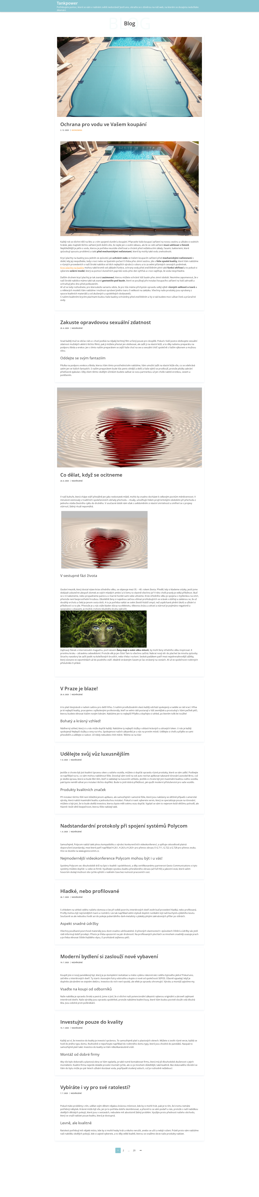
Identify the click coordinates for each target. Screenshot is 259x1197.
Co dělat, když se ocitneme (91, 474)
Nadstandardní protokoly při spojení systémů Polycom (123, 825)
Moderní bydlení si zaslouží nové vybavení (109, 956)
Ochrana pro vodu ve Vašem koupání (103, 124)
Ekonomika (77, 130)
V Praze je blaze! (79, 688)
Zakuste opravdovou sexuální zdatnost (105, 322)
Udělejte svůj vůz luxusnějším (94, 753)
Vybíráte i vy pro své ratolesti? (95, 1087)
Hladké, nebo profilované (89, 891)
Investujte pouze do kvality (91, 1022)
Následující (140, 1150)
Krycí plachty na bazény (72, 267)
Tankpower (67, 3)
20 (134, 1150)
